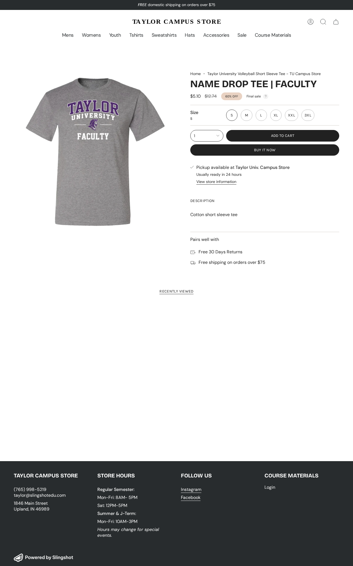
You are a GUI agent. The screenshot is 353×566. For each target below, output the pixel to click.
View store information (216, 181)
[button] (68, 35)
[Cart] (336, 21)
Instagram (191, 489)
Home (195, 73)
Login (269, 487)
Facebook (190, 497)
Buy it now (265, 150)
